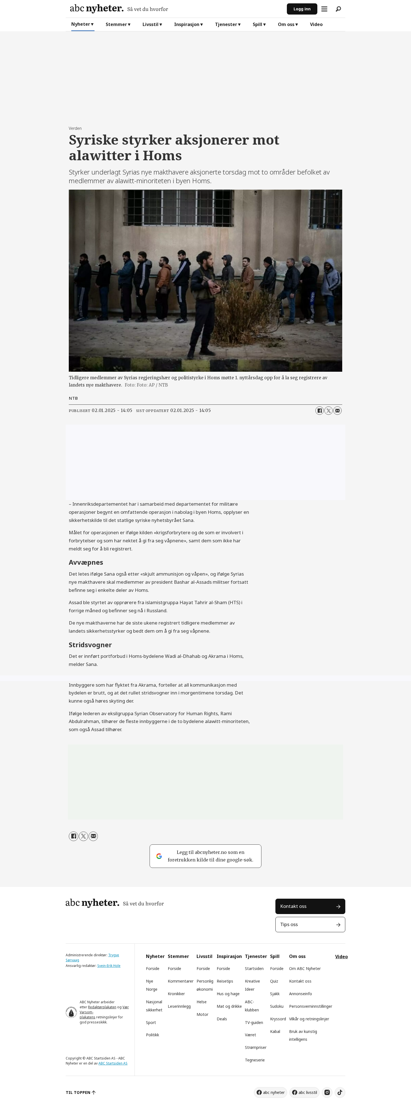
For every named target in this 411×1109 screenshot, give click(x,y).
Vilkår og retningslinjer (309, 1018)
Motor (202, 1014)
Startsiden (254, 968)
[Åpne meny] (324, 9)
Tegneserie (255, 1060)
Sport (151, 1022)
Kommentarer (180, 981)
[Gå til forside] (176, 8)
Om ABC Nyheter (305, 968)
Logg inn (302, 8)
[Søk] (338, 9)
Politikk (152, 1034)
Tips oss (289, 924)
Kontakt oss (293, 906)
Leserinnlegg (179, 1006)
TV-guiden (254, 1022)
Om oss (286, 24)
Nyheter (80, 24)
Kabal (275, 1031)
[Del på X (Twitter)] (328, 410)
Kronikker (176, 993)
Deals (222, 1018)
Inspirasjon (186, 24)
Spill (257, 24)
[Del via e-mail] (337, 410)
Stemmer (116, 24)
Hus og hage (228, 993)
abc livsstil (308, 1092)
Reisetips (225, 981)
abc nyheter (274, 1092)
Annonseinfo (300, 993)
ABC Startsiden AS (112, 1063)
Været (250, 1034)
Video (316, 24)
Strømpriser (255, 1047)
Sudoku (277, 1006)
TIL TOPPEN (78, 1092)
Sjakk (275, 993)
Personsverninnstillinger (310, 1006)
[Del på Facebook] (319, 410)
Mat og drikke (229, 1006)
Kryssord (278, 1018)
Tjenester (226, 24)
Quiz (274, 981)
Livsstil (151, 24)
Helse (202, 1001)
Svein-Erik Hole (109, 965)
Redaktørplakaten (102, 1007)
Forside (152, 968)
